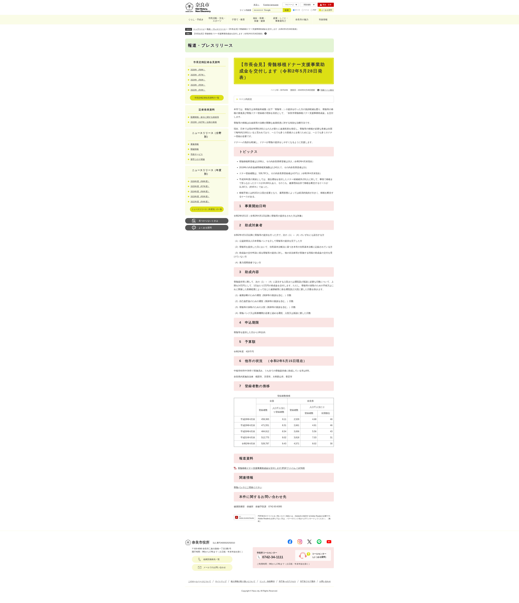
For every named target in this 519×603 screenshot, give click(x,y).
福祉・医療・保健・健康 (259, 19)
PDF (314, 10)
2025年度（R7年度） (200, 186)
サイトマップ (221, 581)
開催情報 (195, 149)
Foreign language (270, 5)
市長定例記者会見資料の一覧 (206, 98)
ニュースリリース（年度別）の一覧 (207, 209)
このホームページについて (199, 581)
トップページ (199, 29)
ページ (306, 10)
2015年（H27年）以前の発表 (204, 122)
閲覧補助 (307, 5)
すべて (297, 10)
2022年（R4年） (198, 90)
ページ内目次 (245, 99)
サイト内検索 (245, 10)
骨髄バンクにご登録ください (248, 487)
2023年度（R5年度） (200, 196)
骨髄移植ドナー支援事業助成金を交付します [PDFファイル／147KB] (271, 468)
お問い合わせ (325, 581)
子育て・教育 (238, 19)
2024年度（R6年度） (200, 191)
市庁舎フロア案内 (307, 581)
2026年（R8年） (198, 70)
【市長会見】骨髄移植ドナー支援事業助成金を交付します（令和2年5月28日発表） (228, 34)
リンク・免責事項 (267, 581)
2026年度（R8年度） (200, 181)
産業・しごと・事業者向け (280, 19)
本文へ (256, 5)
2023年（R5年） (198, 85)
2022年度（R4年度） (200, 201)
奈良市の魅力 (301, 19)
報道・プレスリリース (216, 29)
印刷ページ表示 (327, 90)
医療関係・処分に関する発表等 (205, 117)
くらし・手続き (195, 19)
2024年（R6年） (198, 80)
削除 (265, 33)
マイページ (289, 5)
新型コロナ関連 (198, 159)
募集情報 (195, 144)
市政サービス (197, 154)
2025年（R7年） (198, 75)
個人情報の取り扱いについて (243, 581)
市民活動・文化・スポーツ (217, 19)
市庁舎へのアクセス (287, 581)
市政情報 (323, 19)
